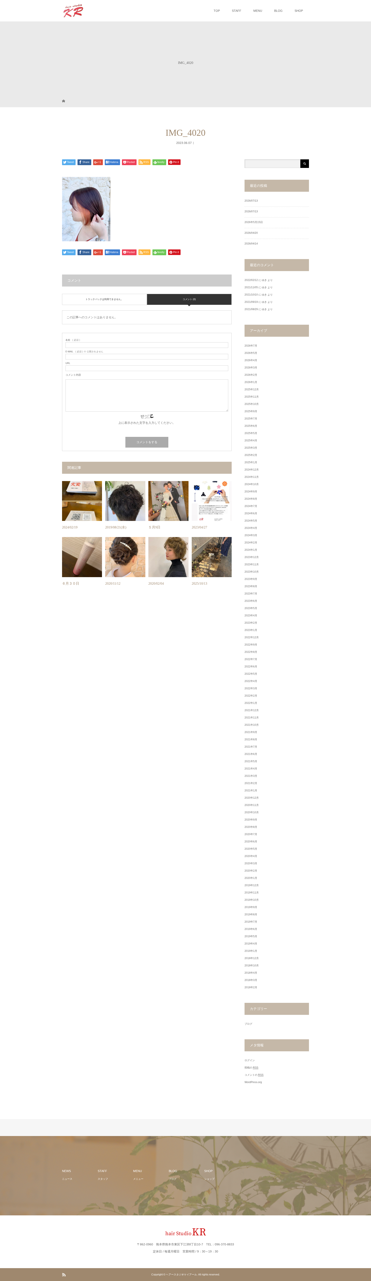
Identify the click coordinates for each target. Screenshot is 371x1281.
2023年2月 (251, 622)
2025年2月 (251, 455)
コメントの (254, 1074)
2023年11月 (252, 564)
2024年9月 (251, 491)
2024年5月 (251, 520)
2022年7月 (251, 659)
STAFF (236, 10)
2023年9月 (251, 579)
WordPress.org (253, 1082)
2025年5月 (251, 433)
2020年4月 (251, 856)
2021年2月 (251, 783)
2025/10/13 (199, 583)
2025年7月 (251, 418)
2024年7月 (251, 506)
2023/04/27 (199, 527)
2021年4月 (251, 768)
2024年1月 (251, 549)
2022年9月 (251, 644)
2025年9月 (251, 411)
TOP (217, 10)
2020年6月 (251, 841)
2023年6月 (251, 600)
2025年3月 (251, 447)
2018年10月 (252, 965)
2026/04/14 (251, 243)
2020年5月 (251, 848)
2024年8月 (251, 498)
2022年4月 (251, 681)
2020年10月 (252, 812)
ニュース (67, 1178)
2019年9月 (251, 907)
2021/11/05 (251, 287)
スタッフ (103, 1178)
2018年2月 (251, 987)
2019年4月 (251, 943)
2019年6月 (251, 929)
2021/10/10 (251, 294)
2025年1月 (251, 462)
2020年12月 (252, 797)
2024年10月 (252, 484)
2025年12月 (252, 389)
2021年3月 (251, 775)
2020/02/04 (156, 583)
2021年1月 (251, 790)
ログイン (250, 1060)
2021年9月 (251, 732)
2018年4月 (251, 972)
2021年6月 (251, 754)
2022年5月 (251, 673)
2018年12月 (252, 958)
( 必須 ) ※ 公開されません (84, 351)
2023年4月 (251, 615)
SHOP (299, 10)
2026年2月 (251, 374)
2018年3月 (251, 980)
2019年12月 (252, 885)
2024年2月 (251, 542)
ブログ (248, 1023)
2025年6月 (251, 425)
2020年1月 (251, 878)
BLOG (278, 10)
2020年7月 (251, 834)
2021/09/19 (251, 301)
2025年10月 (252, 404)
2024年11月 (252, 476)
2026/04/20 (251, 232)
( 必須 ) (72, 340)
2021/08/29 (251, 309)
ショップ (209, 1178)
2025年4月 (251, 440)
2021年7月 (251, 746)
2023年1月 (251, 630)
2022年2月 (251, 695)
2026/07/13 (251, 200)
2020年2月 (251, 870)
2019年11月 (252, 892)
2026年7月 (251, 345)
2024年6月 (251, 513)
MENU (257, 10)
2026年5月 (251, 353)
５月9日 (154, 527)
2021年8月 (251, 739)
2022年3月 (251, 688)
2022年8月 (251, 651)
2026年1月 (251, 382)
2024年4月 (251, 528)
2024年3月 (251, 535)
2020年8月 (251, 826)
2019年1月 (251, 950)
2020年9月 (251, 819)
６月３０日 (70, 583)
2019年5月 (251, 936)
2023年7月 (251, 593)
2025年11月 (252, 396)
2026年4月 (251, 360)
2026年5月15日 (254, 222)
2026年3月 (251, 367)
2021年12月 (252, 710)
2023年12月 (252, 557)
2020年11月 (252, 805)
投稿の (251, 1067)
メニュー (138, 1178)
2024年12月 (252, 469)
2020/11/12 (112, 583)
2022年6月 (251, 666)
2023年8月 (251, 586)
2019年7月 (251, 921)
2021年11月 (252, 717)
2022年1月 (251, 703)
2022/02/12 (251, 280)
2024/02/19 (70, 527)
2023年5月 (251, 608)
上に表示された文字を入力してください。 (146, 422)
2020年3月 (251, 863)
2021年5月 (251, 761)
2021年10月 (252, 724)
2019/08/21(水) (115, 527)
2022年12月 (252, 637)
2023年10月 (252, 571)
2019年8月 (251, 914)
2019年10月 (252, 899)
